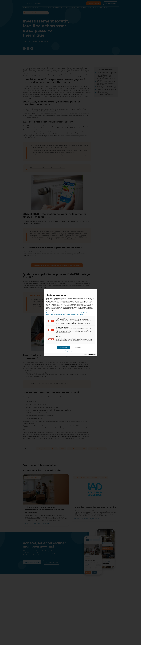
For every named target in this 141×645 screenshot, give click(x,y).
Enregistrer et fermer (70, 351)
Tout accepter (63, 347)
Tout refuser (77, 347)
